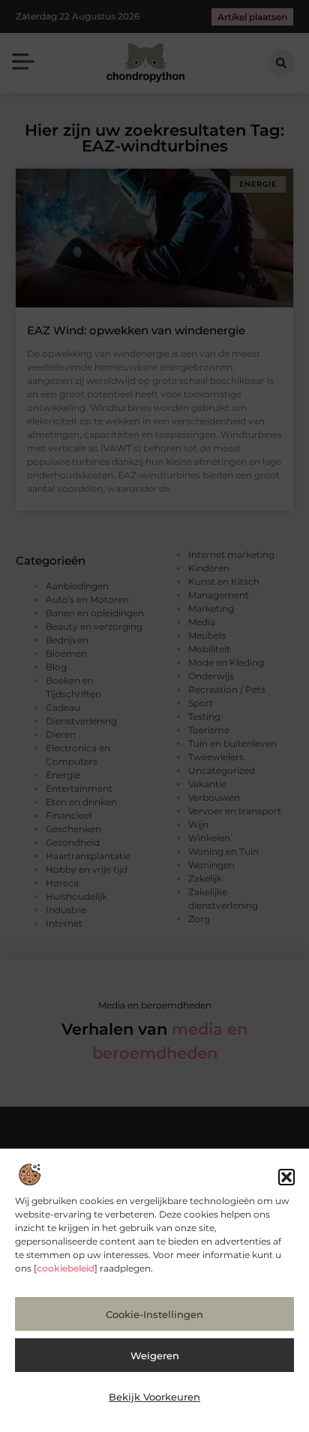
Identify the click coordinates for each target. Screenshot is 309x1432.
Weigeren (154, 1356)
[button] (286, 1177)
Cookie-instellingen (154, 1314)
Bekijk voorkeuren (154, 1397)
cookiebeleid (65, 1268)
